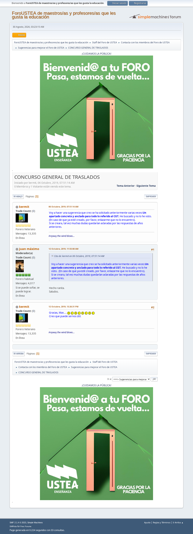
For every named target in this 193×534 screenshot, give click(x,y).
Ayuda (147, 522)
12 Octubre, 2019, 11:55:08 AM (63, 248)
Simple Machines (35, 522)
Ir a (109, 379)
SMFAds (13, 526)
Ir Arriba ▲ (178, 522)
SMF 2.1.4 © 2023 (18, 522)
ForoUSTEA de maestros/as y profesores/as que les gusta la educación (64, 15)
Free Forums (25, 526)
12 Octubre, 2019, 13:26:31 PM (63, 306)
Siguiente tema (146, 185)
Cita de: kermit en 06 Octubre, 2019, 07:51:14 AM (79, 256)
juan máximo (29, 249)
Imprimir (151, 196)
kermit (24, 207)
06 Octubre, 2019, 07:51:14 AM (63, 206)
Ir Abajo (18, 196)
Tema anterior (126, 185)
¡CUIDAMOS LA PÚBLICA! (96, 53)
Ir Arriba (19, 353)
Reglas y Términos (161, 522)
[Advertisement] (169, 230)
